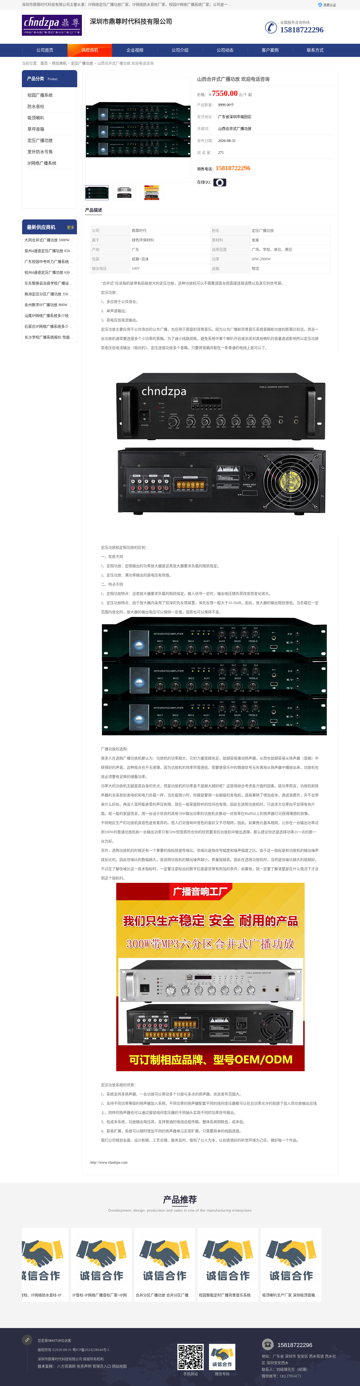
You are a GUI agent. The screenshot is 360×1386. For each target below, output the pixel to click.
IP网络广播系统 (41, 163)
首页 (44, 63)
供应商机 (89, 50)
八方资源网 (66, 1366)
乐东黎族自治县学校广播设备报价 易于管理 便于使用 (50, 283)
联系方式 (315, 50)
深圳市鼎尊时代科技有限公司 (60, 1359)
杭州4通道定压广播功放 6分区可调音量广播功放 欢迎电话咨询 (50, 273)
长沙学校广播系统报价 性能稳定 (50, 337)
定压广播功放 (82, 63)
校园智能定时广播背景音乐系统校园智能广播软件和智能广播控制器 (205, 1295)
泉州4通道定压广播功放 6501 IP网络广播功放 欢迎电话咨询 (50, 251)
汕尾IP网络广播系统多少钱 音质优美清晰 (50, 316)
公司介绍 (180, 50)
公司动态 (225, 50)
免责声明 (84, 1366)
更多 (70, 227)
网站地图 (119, 1366)
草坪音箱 (35, 129)
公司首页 (44, 50)
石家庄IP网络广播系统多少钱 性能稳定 (50, 327)
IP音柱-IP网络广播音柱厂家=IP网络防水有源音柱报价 (67, 1295)
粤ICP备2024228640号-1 (90, 1350)
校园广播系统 (40, 95)
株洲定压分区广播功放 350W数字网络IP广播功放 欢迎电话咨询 (50, 294)
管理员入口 (102, 1366)
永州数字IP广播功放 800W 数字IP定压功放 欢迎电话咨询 (50, 305)
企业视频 (135, 50)
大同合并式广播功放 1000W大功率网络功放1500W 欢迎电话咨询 (50, 240)
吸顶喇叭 (35, 118)
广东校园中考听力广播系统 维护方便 (50, 262)
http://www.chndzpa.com (109, 1162)
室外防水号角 (40, 152)
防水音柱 (35, 106)
